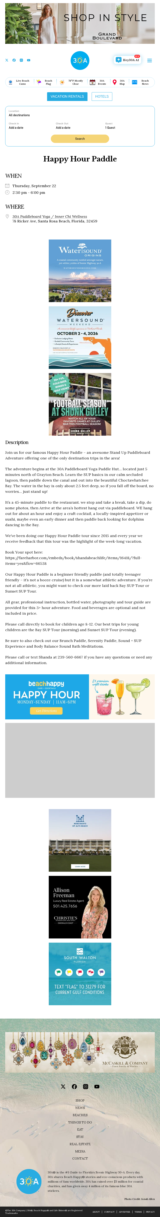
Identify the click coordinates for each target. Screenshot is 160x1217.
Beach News (145, 82)
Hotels (102, 96)
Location (14, 111)
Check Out (62, 123)
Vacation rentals (67, 96)
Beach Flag (48, 82)
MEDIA (80, 1151)
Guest (108, 123)
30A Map (122, 82)
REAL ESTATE (80, 1144)
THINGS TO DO (80, 1122)
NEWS (80, 1108)
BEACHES (80, 1115)
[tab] (67, 96)
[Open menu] (149, 60)
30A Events (102, 82)
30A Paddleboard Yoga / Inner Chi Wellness (49, 216)
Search (80, 138)
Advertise (124, 1212)
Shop (80, 1100)
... (32, 127)
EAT (80, 1129)
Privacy (150, 1212)
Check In (14, 123)
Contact (80, 1158)
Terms (138, 1212)
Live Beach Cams (22, 82)
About (96, 1212)
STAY (80, 1137)
